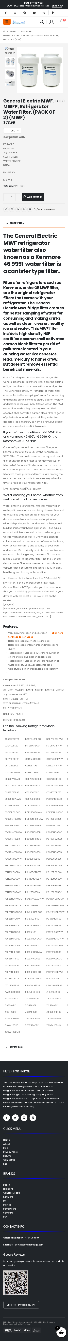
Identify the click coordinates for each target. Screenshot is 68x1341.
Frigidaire (8, 1188)
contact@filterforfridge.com (29, 1244)
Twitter (12, 209)
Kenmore (8, 1196)
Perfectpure (9, 1208)
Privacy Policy (10, 1151)
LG (4, 1200)
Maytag (7, 1204)
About (6, 1143)
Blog (5, 1147)
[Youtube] (34, 12)
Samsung (8, 1212)
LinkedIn (18, 209)
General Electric (11, 1192)
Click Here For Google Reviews (21, 1305)
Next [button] (10, 82)
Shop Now (57, 5)
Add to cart (34, 197)
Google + (24, 209)
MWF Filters (19, 186)
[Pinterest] (24, 12)
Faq (5, 1163)
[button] (20, 69)
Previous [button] (10, 49)
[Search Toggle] (41, 22)
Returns (7, 1155)
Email (30, 209)
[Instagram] (43, 12)
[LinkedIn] (53, 12)
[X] (15, 12)
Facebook (6, 209)
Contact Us (9, 1159)
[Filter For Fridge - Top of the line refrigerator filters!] (19, 22)
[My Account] (51, 21)
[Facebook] (5, 12)
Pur (5, 1216)
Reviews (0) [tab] (16, 1047)
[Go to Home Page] (4, 31)
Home (6, 1139)
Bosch (6, 1184)
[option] (10, 62)
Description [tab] (17, 223)
